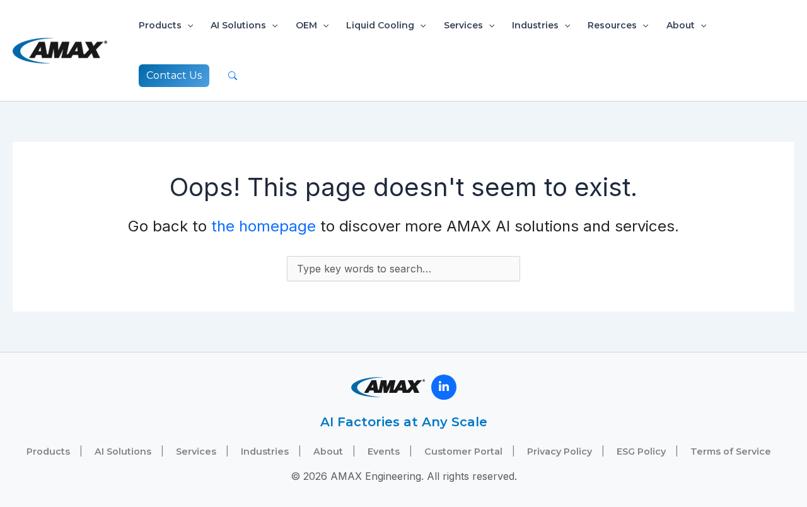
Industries (535, 25)
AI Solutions (238, 25)
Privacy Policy (559, 451)
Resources (612, 25)
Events (384, 451)
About (680, 25)
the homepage (263, 226)
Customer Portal (463, 451)
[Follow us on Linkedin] (443, 387)
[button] (187, 25)
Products (160, 25)
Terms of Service (730, 451)
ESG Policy (641, 451)
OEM (306, 25)
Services (463, 25)
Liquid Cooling (380, 25)
